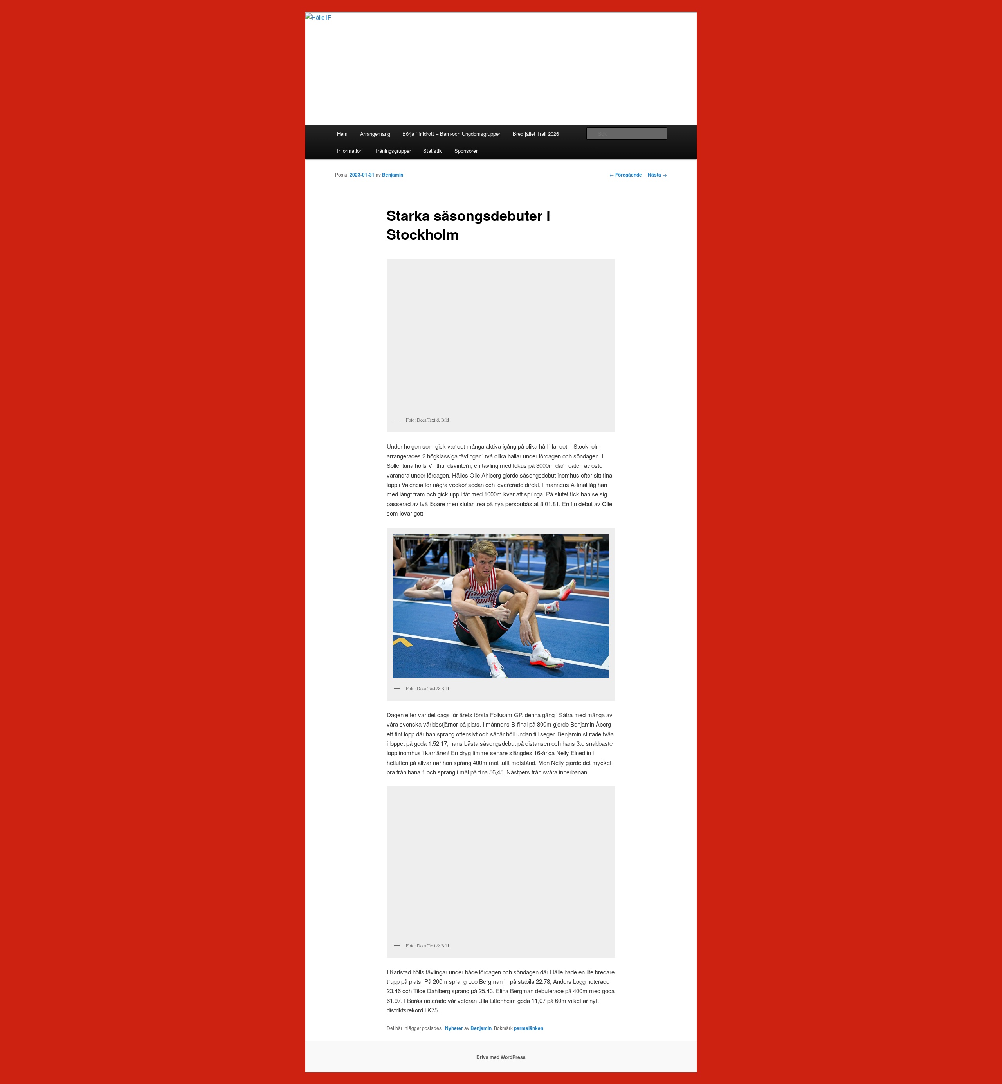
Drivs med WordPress (501, 1057)
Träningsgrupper (393, 150)
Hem (342, 133)
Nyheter (454, 1028)
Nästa (657, 174)
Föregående (625, 174)
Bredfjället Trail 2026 (536, 133)
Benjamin (392, 174)
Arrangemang (375, 133)
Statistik (432, 150)
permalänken (528, 1028)
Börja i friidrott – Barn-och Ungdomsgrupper (451, 133)
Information (349, 150)
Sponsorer (466, 150)
